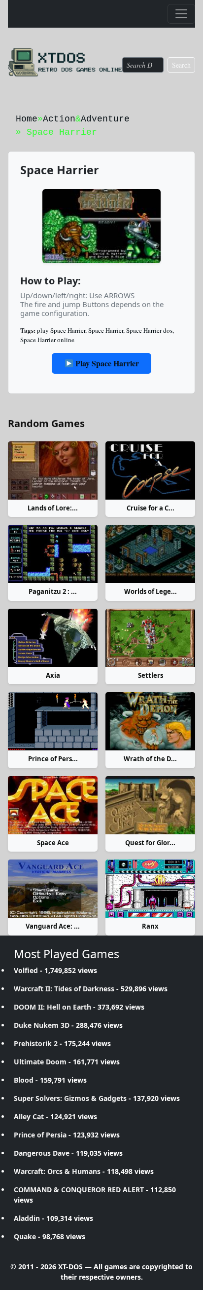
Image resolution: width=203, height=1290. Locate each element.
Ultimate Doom (40, 1061)
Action (59, 119)
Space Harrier (105, 330)
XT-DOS (70, 1266)
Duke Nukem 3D (41, 1025)
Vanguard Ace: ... (53, 926)
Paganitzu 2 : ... (53, 591)
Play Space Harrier (106, 363)
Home (26, 119)
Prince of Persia (40, 1134)
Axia (53, 675)
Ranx (150, 926)
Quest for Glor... (150, 842)
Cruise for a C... (150, 508)
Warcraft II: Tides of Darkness (64, 988)
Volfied (26, 970)
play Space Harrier (61, 330)
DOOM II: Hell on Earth (52, 1007)
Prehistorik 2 (36, 1043)
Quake (25, 1236)
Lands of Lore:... (53, 508)
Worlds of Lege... (150, 591)
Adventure (105, 119)
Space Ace (53, 842)
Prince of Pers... (53, 758)
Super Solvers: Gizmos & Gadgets (70, 1098)
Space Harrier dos (149, 330)
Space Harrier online (47, 339)
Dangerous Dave (41, 1153)
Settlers (150, 675)
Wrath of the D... (150, 758)
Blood (24, 1080)
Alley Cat (29, 1116)
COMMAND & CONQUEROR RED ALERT (79, 1189)
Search (181, 65)
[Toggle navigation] (181, 14)
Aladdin (27, 1218)
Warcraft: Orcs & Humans (57, 1171)
